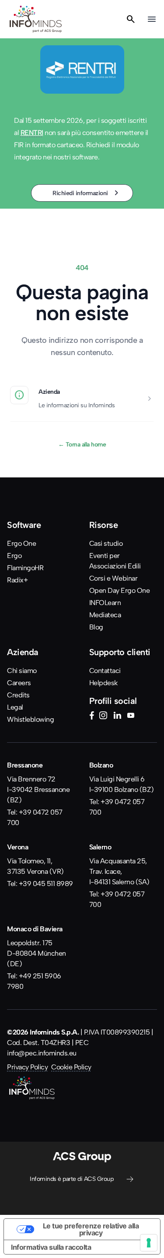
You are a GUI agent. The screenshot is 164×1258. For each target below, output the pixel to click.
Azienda (49, 392)
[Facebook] (91, 716)
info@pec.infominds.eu (42, 1053)
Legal (15, 707)
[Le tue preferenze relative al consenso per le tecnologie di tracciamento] (148, 1242)
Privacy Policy (27, 1067)
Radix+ (17, 580)
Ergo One (21, 543)
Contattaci (105, 670)
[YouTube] (130, 716)
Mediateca (105, 615)
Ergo (14, 555)
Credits (18, 695)
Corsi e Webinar (113, 578)
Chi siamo (22, 670)
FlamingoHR (25, 568)
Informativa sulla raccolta (51, 1247)
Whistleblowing (30, 719)
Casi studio (106, 543)
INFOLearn (105, 603)
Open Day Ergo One (119, 590)
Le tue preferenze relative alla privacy (91, 1229)
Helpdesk (103, 683)
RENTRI (32, 133)
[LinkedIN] (117, 716)
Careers (19, 683)
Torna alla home (82, 444)
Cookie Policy (71, 1067)
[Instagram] (103, 716)
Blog (96, 627)
